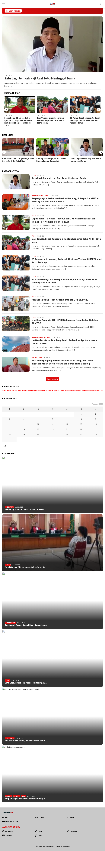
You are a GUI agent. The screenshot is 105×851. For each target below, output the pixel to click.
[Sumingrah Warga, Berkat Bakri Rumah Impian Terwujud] (18, 147)
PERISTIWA (42, 337)
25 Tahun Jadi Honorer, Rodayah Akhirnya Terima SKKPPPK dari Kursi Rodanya (52, 120)
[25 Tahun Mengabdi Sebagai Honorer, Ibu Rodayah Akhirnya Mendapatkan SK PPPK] (85, 104)
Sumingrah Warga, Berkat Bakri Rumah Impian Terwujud (16, 159)
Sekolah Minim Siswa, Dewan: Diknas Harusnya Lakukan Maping (86, 161)
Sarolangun (10, 623)
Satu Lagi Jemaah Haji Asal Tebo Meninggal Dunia (39, 78)
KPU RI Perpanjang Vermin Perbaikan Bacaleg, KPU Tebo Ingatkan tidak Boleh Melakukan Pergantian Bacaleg (62, 362)
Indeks (5, 817)
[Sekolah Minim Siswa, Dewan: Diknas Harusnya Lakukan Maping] (87, 147)
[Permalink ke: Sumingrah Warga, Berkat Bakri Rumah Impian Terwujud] (52, 600)
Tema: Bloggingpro (63, 846)
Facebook (9, 831)
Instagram (73, 831)
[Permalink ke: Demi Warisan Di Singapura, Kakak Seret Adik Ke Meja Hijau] (52, 542)
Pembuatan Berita (10, 821)
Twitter (40, 831)
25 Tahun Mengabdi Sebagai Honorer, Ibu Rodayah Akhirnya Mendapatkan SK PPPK (84, 120)
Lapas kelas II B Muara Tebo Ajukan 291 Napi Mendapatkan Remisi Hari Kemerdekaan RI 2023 (64, 220)
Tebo (34, 175)
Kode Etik (39, 817)
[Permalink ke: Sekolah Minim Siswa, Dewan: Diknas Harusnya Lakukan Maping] (52, 716)
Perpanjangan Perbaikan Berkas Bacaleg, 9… (26, 798)
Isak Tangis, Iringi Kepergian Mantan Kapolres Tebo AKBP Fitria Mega (17, 120)
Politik (41, 195)
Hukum (8, 565)
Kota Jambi (9, 738)
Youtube (8, 835)
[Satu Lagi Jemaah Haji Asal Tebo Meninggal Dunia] (52, 44)
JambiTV (35, 195)
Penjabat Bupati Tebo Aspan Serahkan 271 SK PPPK (60, 299)
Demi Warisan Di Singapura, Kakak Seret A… (25, 567)
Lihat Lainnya (52, 379)
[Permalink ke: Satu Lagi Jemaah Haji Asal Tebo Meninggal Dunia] (52, 658)
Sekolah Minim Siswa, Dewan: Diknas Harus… (26, 740)
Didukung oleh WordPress (44, 846)
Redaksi (70, 817)
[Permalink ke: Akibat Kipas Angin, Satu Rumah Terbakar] (52, 485)
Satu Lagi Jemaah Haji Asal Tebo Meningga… (26, 683)
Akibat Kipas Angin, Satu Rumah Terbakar (24, 509)
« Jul (4, 446)
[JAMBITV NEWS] (52, 3)
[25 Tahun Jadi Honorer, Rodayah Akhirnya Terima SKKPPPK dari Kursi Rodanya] (52, 104)
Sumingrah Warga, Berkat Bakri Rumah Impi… (26, 625)
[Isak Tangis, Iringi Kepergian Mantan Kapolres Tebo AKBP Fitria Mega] (19, 104)
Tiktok (40, 835)
